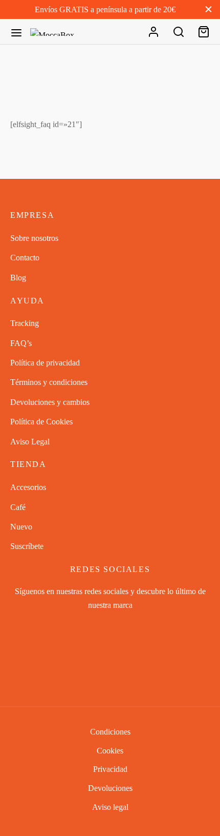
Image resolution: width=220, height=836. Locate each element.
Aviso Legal (30, 441)
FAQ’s (21, 343)
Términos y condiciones (48, 382)
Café (18, 507)
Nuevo (21, 526)
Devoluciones (110, 788)
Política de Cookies (41, 421)
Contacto (24, 257)
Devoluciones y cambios (50, 402)
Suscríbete (26, 546)
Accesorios (28, 487)
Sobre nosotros (34, 238)
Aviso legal (110, 807)
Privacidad (110, 769)
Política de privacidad (45, 362)
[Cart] (203, 32)
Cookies (110, 750)
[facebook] (86, 627)
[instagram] (110, 627)
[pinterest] (133, 627)
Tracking (24, 323)
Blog (18, 277)
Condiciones (110, 731)
